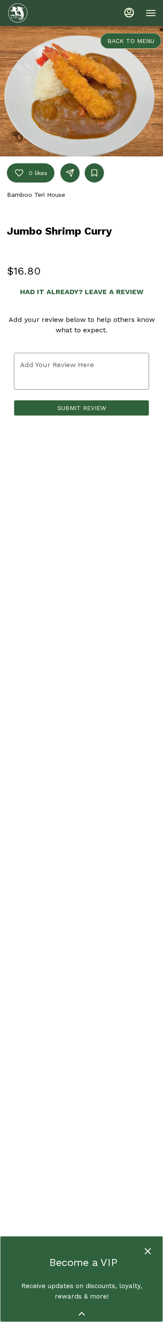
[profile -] (129, 12)
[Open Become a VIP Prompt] (82, 1314)
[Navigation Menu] (150, 13)
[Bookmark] (94, 172)
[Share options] (70, 172)
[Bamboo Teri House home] (46, 13)
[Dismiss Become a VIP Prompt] (147, 1251)
